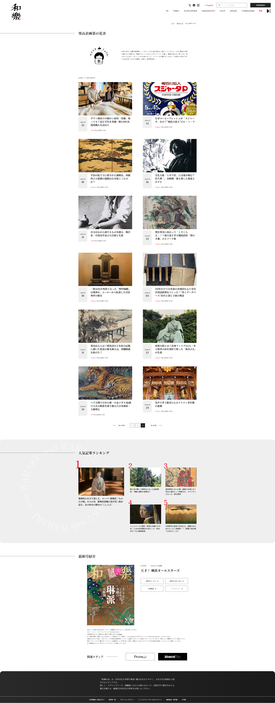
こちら (120, 634)
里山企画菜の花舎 (100, 130)
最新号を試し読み (176, 581)
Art (167, 11)
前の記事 (122, 425)
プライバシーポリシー (127, 700)
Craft (92, 130)
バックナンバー (175, 589)
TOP (172, 23)
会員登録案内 (260, 5)
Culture (176, 11)
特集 (260, 11)
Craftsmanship (248, 11)
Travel (222, 11)
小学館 (184, 700)
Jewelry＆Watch (190, 11)
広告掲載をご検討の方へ (97, 700)
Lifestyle (233, 11)
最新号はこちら (151, 581)
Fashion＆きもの (208, 11)
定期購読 (151, 589)
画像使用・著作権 (171, 700)
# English (209, 5)
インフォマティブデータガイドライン (150, 700)
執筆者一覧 (180, 23)
